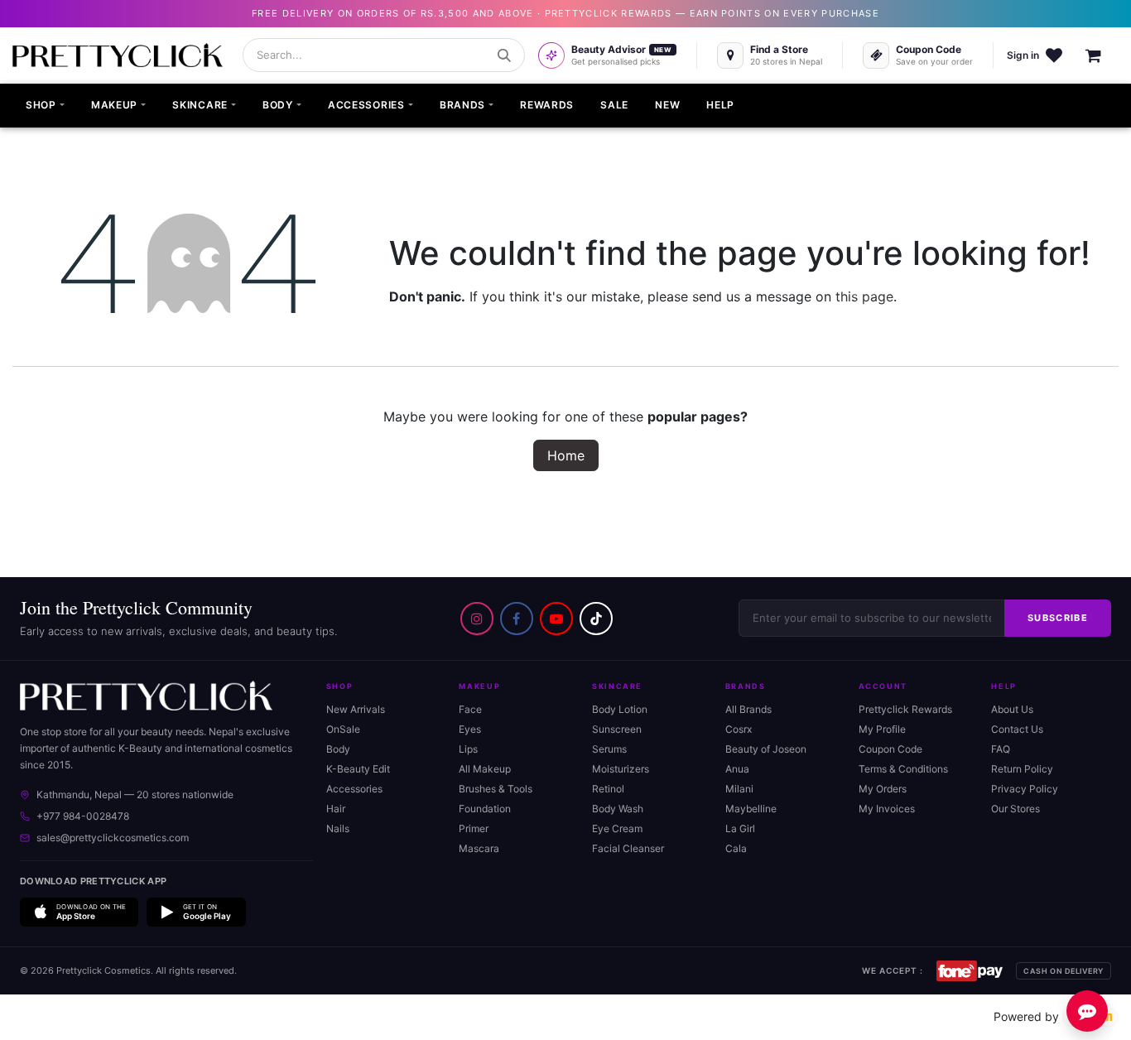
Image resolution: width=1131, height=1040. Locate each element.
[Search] (504, 55)
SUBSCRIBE (1058, 618)
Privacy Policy (1024, 788)
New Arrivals (355, 709)
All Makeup (485, 769)
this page (864, 296)
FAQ (1000, 749)
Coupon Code (890, 749)
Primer (473, 828)
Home (566, 455)
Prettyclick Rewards (905, 709)
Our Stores (1015, 808)
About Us (1012, 709)
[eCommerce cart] (1102, 55)
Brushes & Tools (495, 788)
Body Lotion (619, 709)
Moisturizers (620, 769)
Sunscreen (617, 729)
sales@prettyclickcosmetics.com (112, 837)
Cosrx (738, 729)
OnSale (343, 729)
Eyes (470, 729)
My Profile (882, 729)
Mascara (479, 848)
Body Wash (617, 808)
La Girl (740, 828)
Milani (739, 788)
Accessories (354, 788)
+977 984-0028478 (82, 816)
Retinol (608, 788)
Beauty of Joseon (765, 749)
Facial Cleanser (628, 848)
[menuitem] (45, 106)
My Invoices (887, 808)
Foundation (485, 808)
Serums (609, 749)
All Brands (748, 709)
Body (338, 749)
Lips (468, 749)
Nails (337, 828)
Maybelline (751, 808)
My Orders (883, 788)
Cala (736, 848)
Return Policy (1022, 769)
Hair (335, 808)
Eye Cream (617, 828)
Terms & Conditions (903, 769)
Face (470, 709)
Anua (737, 769)
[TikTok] (596, 618)
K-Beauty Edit (358, 769)
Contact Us (1017, 729)
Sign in (1023, 55)
